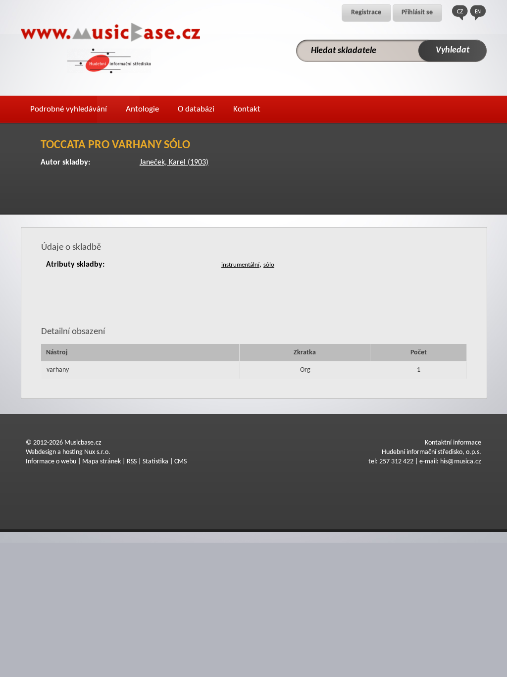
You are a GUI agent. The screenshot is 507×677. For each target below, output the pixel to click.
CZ (460, 12)
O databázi (196, 109)
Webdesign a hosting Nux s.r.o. (68, 452)
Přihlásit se (417, 12)
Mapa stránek (101, 461)
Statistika (155, 461)
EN (478, 12)
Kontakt (246, 109)
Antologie (142, 109)
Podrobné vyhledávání (68, 109)
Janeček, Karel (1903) (174, 163)
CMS (180, 461)
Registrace (366, 12)
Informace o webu (51, 461)
